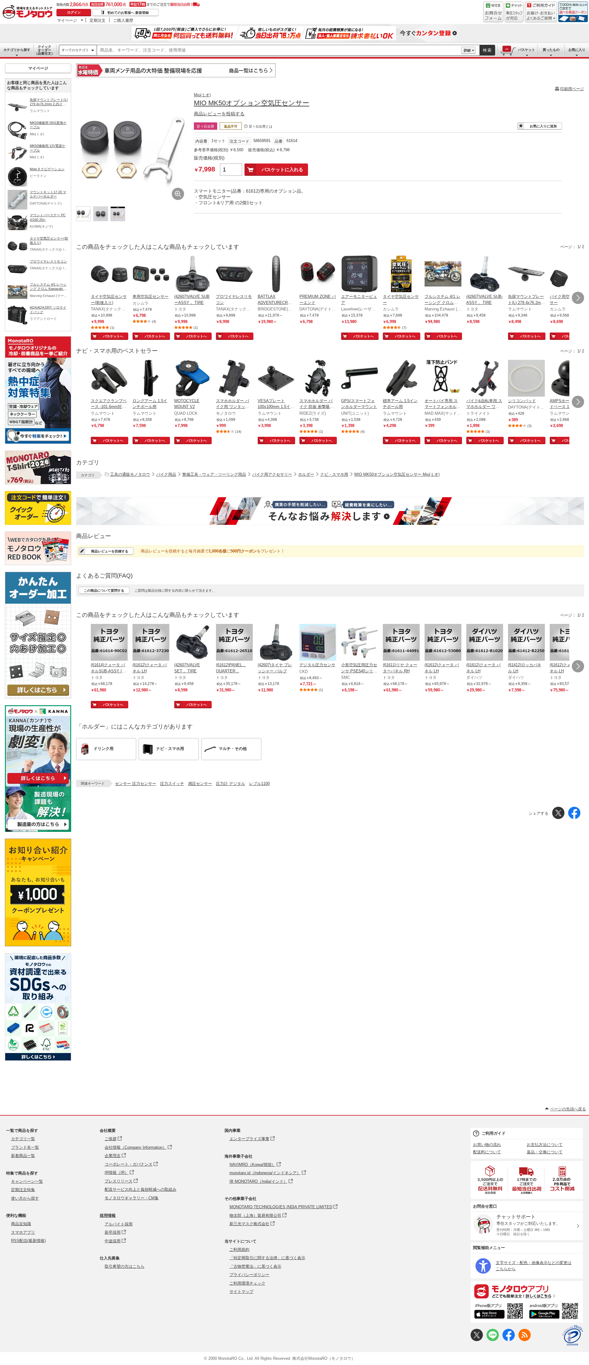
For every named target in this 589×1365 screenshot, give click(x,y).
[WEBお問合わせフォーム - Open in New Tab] (493, 12)
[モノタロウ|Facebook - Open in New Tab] (508, 1339)
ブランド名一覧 (25, 1147)
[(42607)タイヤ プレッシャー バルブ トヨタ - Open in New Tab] (276, 643)
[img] (28, 12)
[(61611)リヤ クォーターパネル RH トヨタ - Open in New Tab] (401, 643)
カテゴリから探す (16, 50)
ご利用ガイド (494, 1133)
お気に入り (576, 50)
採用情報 (108, 1215)
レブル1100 (259, 783)
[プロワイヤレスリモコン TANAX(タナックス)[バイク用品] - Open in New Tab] (234, 275)
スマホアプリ (23, 1232)
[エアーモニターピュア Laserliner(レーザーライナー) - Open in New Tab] (359, 275)
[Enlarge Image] (178, 194)
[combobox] (279, 50)
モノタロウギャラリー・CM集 (132, 1198)
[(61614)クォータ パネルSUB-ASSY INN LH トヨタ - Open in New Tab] (109, 643)
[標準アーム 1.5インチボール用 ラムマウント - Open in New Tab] (401, 379)
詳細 (467, 50)
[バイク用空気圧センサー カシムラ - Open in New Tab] (568, 275)
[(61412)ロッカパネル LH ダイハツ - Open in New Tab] (526, 643)
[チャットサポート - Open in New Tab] (514, 12)
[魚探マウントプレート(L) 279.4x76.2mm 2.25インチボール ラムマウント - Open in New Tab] (526, 275)
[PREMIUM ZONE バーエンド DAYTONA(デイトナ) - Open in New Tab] (317, 275)
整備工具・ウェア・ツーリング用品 (214, 474)
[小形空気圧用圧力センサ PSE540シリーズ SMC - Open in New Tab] (359, 643)
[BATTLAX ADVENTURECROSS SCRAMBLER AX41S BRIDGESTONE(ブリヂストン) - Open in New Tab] (276, 275)
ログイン (74, 12)
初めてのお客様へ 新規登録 (128, 12)
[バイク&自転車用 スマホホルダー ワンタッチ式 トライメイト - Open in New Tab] (484, 379)
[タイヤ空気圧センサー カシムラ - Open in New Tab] (401, 275)
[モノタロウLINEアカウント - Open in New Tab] (493, 1339)
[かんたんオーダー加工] (38, 696)
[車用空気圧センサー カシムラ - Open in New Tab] (151, 275)
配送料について (487, 1152)
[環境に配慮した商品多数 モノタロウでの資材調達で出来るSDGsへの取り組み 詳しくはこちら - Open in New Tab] (38, 1059)
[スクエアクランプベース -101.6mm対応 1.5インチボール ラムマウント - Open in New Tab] (109, 379)
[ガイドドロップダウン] (541, 16)
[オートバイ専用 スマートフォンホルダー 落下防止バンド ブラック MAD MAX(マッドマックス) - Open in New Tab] (443, 379)
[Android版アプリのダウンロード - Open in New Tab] (555, 1312)
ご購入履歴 (123, 20)
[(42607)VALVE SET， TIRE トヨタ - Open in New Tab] (192, 643)
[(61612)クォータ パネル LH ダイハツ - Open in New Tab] (484, 643)
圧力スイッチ (172, 783)
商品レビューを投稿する (219, 113)
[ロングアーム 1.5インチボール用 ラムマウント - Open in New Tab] (151, 379)
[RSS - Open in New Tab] (524, 1339)
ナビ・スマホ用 (334, 474)
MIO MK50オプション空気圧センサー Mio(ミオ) (397, 474)
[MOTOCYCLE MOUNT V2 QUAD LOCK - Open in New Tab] (192, 379)
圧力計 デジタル (230, 783)
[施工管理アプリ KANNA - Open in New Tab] (38, 783)
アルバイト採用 (119, 1224)
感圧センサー (200, 783)
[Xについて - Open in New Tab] (477, 1339)
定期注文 (98, 20)
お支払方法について (545, 1144)
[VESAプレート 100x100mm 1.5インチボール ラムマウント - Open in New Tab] (276, 379)
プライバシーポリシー (249, 1274)
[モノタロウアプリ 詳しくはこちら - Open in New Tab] (527, 1291)
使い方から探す (25, 1198)
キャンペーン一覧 (27, 1181)
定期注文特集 (23, 1189)
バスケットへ (113, 336)
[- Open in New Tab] (490, 1179)
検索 (487, 50)
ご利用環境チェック (247, 1283)
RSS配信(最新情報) (28, 1240)
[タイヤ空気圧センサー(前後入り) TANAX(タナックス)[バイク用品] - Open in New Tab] (109, 275)
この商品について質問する (104, 590)
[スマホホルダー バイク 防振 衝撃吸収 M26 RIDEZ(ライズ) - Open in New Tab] (317, 379)
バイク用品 (166, 474)
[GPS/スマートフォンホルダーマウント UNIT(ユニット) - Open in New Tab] (359, 379)
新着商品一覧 (23, 1155)
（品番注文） (44, 50)
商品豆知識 (21, 1223)
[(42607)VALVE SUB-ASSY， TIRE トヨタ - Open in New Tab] (484, 275)
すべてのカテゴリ (75, 50)
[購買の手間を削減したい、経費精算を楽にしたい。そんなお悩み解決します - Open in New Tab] (330, 511)
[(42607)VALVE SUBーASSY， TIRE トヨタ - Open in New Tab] (192, 275)
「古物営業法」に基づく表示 (255, 1266)
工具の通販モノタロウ (130, 474)
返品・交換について (545, 1152)
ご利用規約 (239, 1249)
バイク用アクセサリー (272, 474)
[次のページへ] (578, 298)
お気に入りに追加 (543, 126)
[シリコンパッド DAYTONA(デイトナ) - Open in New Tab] (526, 379)
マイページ (67, 20)
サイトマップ (241, 1291)
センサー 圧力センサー (135, 783)
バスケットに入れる (282, 169)
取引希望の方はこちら (124, 1266)
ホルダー (306, 474)
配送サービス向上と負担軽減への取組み (140, 1189)
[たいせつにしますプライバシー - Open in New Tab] (572, 1335)
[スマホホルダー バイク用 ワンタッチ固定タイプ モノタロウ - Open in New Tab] (234, 379)
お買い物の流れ (487, 1144)
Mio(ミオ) (202, 95)
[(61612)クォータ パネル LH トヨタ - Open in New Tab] (151, 643)
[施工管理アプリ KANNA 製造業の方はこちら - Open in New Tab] (38, 830)
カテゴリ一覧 (23, 1138)
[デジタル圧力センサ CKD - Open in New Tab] (317, 643)
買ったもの (551, 50)
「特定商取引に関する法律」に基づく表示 (267, 1257)
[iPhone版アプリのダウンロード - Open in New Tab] (499, 1312)
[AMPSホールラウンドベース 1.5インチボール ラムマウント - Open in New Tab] (568, 379)
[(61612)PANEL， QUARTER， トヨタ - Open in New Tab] (234, 643)
